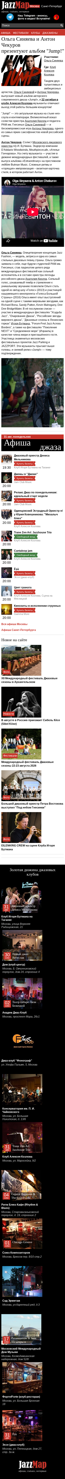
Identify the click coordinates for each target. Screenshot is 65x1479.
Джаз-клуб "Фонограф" (16, 1060)
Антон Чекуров (11, 142)
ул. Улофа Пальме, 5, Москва (19, 1064)
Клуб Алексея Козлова (50, 71)
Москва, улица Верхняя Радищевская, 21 (15, 925)
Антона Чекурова (48, 92)
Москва (34, 6)
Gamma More (21, 614)
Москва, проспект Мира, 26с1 (21, 1016)
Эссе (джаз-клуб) (24, 577)
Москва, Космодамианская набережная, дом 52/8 (17, 1358)
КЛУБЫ (35, 33)
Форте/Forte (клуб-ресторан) (21, 1396)
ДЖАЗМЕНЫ (50, 33)
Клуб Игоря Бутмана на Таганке (32, 467)
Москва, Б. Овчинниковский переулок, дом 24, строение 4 (21, 970)
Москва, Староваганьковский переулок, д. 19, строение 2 (20, 1214)
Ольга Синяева (53, 60)
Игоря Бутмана (20, 323)
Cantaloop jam (23, 550)
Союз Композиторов (16, 1252)
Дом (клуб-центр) (13, 964)
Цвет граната (23, 587)
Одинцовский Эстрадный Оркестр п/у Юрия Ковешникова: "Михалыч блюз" (38, 514)
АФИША (5, 33)
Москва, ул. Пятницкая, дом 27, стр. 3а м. (22, 1450)
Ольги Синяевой (24, 92)
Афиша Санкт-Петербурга (18, 630)
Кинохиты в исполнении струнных (37, 605)
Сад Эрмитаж (11, 1300)
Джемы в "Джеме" (26, 474)
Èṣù (16, 569)
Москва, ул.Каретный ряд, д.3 (21, 1304)
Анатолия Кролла (35, 121)
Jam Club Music (23, 482)
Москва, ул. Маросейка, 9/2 (19, 1160)
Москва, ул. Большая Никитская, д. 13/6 (15, 1118)
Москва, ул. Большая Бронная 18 (21, 1402)
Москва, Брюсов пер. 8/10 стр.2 (22, 1256)
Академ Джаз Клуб (14, 1012)
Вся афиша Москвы (14, 624)
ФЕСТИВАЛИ (20, 33)
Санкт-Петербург (51, 6)
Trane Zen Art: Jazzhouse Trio (33, 532)
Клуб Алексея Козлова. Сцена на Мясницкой (33, 597)
